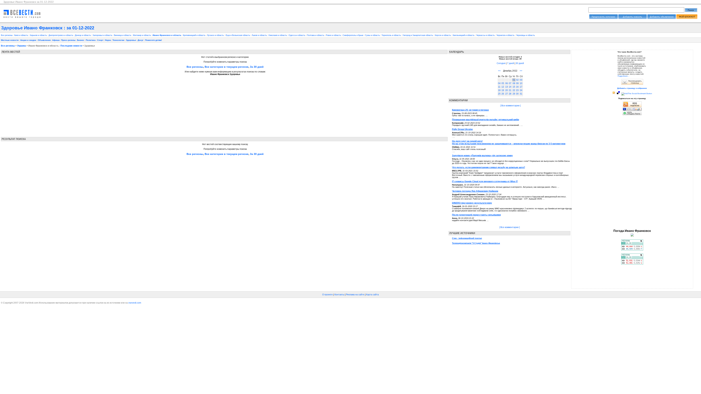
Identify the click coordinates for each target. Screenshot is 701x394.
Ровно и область (334, 35)
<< (499, 70)
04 (499, 83)
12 (502, 87)
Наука (108, 40)
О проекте (327, 294)
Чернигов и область (505, 35)
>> (521, 70)
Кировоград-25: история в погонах (470, 110)
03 (521, 80)
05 (502, 83)
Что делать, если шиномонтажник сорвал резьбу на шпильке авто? (488, 167)
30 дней (520, 63)
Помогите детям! (153, 40)
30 (517, 93)
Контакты (339, 294)
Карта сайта (372, 294)
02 (517, 80)
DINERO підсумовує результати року (472, 203)
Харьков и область (38, 35)
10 (521, 83)
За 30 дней (257, 66)
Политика (90, 40)
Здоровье (131, 40)
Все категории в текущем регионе (226, 66)
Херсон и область (443, 35)
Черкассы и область (485, 35)
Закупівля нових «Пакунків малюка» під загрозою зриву (482, 155)
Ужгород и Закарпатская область (418, 35)
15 (514, 87)
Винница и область (123, 35)
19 (502, 90)
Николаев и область (278, 35)
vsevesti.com (134, 303)
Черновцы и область (525, 35)
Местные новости (10, 40)
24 (521, 90)
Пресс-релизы (68, 40)
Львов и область (259, 35)
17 (521, 87)
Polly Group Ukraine (462, 129)
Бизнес (80, 40)
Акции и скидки (28, 40)
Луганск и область (215, 35)
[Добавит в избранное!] (613, 93)
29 (514, 93)
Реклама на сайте (355, 294)
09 (517, 83)
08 (514, 83)
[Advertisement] (35, 105)
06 (506, 83)
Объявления (44, 40)
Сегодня (501, 63)
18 (499, 90)
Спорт (100, 40)
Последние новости (71, 46)
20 (506, 90)
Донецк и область (83, 35)
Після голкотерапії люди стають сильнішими (476, 215)
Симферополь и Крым (353, 35)
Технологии (118, 40)
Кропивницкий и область (194, 35)
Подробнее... (623, 76)
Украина (21, 46)
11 (499, 87)
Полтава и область (316, 35)
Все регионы (7, 35)
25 (499, 93)
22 (514, 90)
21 (510, 90)
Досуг (140, 40)
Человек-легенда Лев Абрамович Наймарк (475, 191)
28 (510, 93)
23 (517, 90)
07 (510, 83)
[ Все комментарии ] (510, 105)
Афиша (56, 40)
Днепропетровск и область (61, 35)
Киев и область (21, 35)
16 (517, 87)
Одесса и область (297, 35)
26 (502, 93)
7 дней (510, 63)
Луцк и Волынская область (238, 35)
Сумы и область (372, 35)
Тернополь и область (391, 35)
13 (506, 87)
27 (506, 93)
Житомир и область (142, 35)
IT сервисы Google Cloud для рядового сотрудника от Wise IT (485, 181)
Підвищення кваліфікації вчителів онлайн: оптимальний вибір (485, 119)
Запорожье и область (103, 35)
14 (510, 87)
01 (514, 80)
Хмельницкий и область (464, 35)
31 (521, 93)
